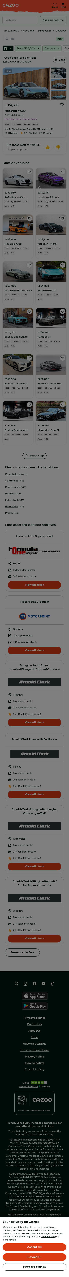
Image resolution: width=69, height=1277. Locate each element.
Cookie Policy (48, 1236)
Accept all (34, 1247)
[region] (34, 1247)
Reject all (34, 1257)
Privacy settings (34, 1267)
